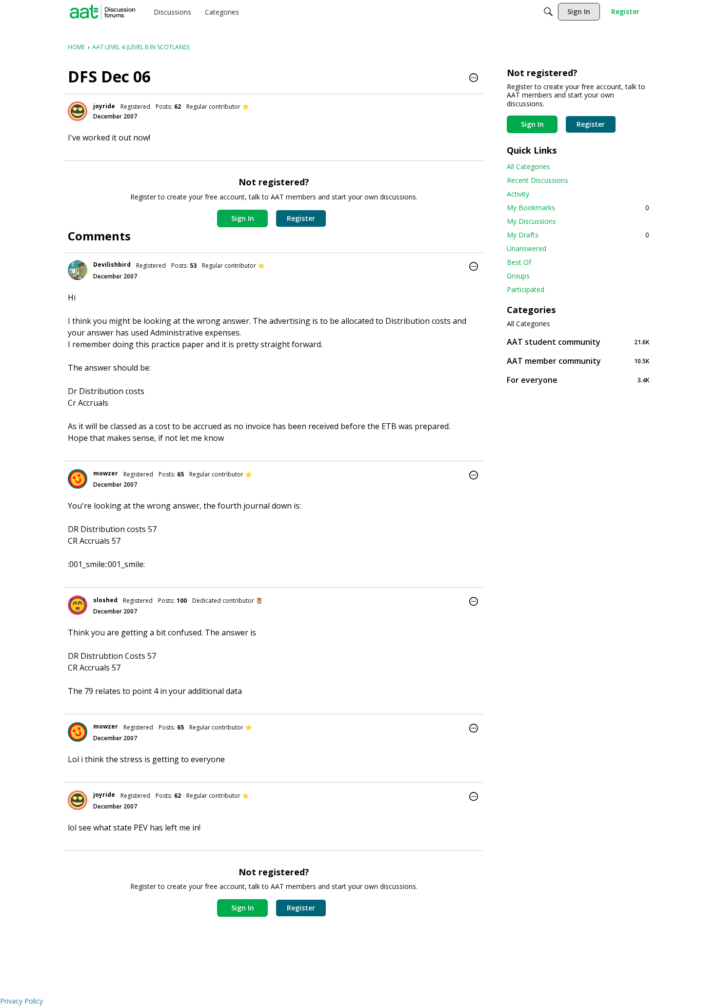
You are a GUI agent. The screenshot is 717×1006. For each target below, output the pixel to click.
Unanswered (526, 248)
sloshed (105, 600)
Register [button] (301, 218)
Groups (518, 275)
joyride (104, 106)
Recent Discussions (537, 180)
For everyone (578, 380)
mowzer (105, 473)
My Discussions (531, 221)
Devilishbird (112, 264)
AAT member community (578, 360)
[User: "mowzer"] (77, 479)
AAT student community (578, 341)
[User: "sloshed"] (77, 605)
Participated (525, 289)
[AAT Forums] (102, 12)
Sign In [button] (242, 218)
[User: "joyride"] (77, 111)
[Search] (548, 11)
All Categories (528, 166)
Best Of (519, 262)
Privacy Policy (21, 1001)
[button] (473, 78)
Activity (518, 193)
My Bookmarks (578, 207)
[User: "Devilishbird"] (77, 270)
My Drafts (578, 234)
